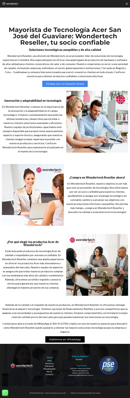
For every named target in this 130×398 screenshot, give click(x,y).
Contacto (49, 374)
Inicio (49, 361)
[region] (65, 365)
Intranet (79, 359)
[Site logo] (10, 3)
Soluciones (49, 366)
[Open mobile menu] (126, 3)
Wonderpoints (49, 369)
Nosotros (49, 363)
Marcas (49, 371)
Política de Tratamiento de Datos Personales (85, 393)
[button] (65, 84)
